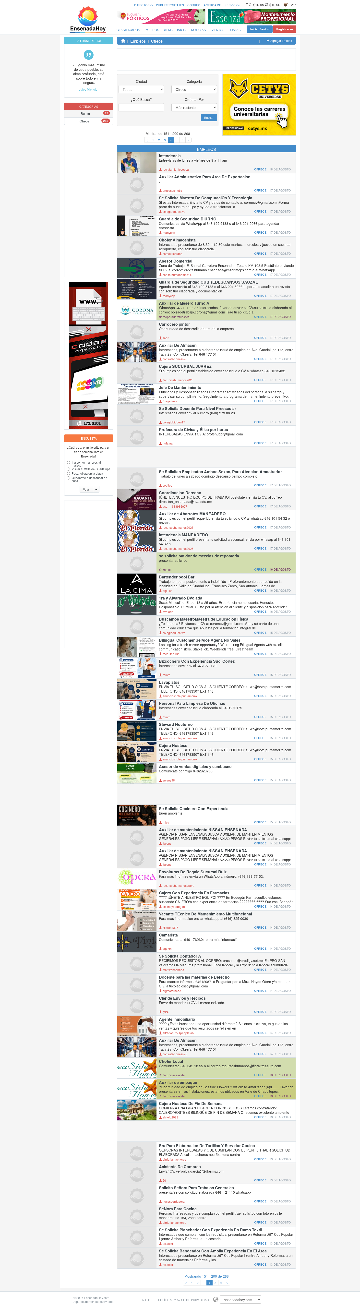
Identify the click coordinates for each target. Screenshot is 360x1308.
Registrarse (284, 29)
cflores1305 (170, 927)
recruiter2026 (171, 654)
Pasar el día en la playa (87, 473)
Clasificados (128, 29)
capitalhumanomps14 (177, 275)
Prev (213, 16)
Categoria (194, 81)
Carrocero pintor (174, 324)
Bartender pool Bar (176, 577)
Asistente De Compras (180, 1166)
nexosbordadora (173, 1201)
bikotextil (168, 1243)
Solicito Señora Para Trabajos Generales (196, 1188)
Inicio (146, 1300)
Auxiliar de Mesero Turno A (184, 303)
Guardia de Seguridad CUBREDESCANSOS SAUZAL (208, 282)
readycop (168, 232)
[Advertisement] (84, 203)
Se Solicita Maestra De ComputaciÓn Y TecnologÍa (205, 198)
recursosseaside (173, 1075)
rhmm (166, 675)
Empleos (151, 29)
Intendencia (170, 156)
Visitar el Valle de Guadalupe (91, 469)
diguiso (167, 590)
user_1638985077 (174, 506)
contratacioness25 (174, 359)
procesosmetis (172, 190)
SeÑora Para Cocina (178, 1209)
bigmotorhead (171, 991)
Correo (193, 5)
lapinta (167, 949)
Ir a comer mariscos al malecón (86, 463)
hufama (167, 443)
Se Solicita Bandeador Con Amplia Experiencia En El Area (213, 1251)
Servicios (232, 5)
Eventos (217, 29)
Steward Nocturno (176, 724)
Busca (85, 113)
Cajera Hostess (173, 745)
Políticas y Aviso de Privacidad (183, 1300)
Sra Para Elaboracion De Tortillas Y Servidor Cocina (207, 1145)
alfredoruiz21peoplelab (178, 1033)
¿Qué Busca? (141, 99)
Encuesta (89, 438)
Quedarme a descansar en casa (89, 479)
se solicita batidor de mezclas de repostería (199, 556)
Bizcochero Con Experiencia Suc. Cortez (197, 661)
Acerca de (212, 5)
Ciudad (141, 81)
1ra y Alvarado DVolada (180, 598)
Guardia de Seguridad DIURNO (187, 219)
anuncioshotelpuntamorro (179, 696)
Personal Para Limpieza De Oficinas (192, 703)
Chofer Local (171, 1061)
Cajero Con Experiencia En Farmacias (194, 893)
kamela (167, 569)
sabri (165, 338)
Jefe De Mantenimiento (180, 387)
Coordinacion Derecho (180, 493)
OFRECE (260, 169)
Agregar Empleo (281, 40)
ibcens (166, 843)
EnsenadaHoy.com (96, 1298)
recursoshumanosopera (178, 885)
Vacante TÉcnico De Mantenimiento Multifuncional (205, 914)
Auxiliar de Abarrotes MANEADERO (192, 514)
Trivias (234, 29)
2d (164, 1180)
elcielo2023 (170, 1117)
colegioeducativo (173, 211)
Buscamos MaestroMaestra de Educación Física (203, 619)
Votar (86, 489)
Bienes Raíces (175, 29)
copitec (167, 485)
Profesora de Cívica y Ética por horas (193, 429)
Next (291, 16)
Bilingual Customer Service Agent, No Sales (199, 640)
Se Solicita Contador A (180, 956)
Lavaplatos (169, 682)
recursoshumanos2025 (177, 380)
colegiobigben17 (173, 422)
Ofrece (84, 121)
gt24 (165, 1012)
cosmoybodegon (173, 906)
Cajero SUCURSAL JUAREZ (185, 366)
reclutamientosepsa (175, 169)
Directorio (143, 5)
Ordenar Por (194, 99)
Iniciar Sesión (259, 29)
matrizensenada (173, 970)
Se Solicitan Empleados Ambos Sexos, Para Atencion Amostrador (220, 471)
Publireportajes (170, 5)
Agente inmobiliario (177, 1019)
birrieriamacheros (174, 1159)
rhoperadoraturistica (176, 317)
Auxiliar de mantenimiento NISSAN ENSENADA (203, 830)
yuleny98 (168, 780)
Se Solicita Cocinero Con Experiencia (193, 808)
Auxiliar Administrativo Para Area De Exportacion (205, 177)
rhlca (165, 822)
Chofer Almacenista (177, 240)
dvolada (167, 612)
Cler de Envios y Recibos (182, 998)
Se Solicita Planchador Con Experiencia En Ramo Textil (210, 1230)
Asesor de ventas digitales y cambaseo (195, 766)
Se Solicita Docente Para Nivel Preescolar (197, 408)
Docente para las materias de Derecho (194, 977)
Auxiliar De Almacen (178, 345)
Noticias (198, 29)
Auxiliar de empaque (178, 1082)
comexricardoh (172, 254)
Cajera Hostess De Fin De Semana (191, 1103)
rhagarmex (169, 401)
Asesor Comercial (175, 261)
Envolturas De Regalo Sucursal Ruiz (193, 872)
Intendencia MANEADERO (183, 535)
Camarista (168, 935)
